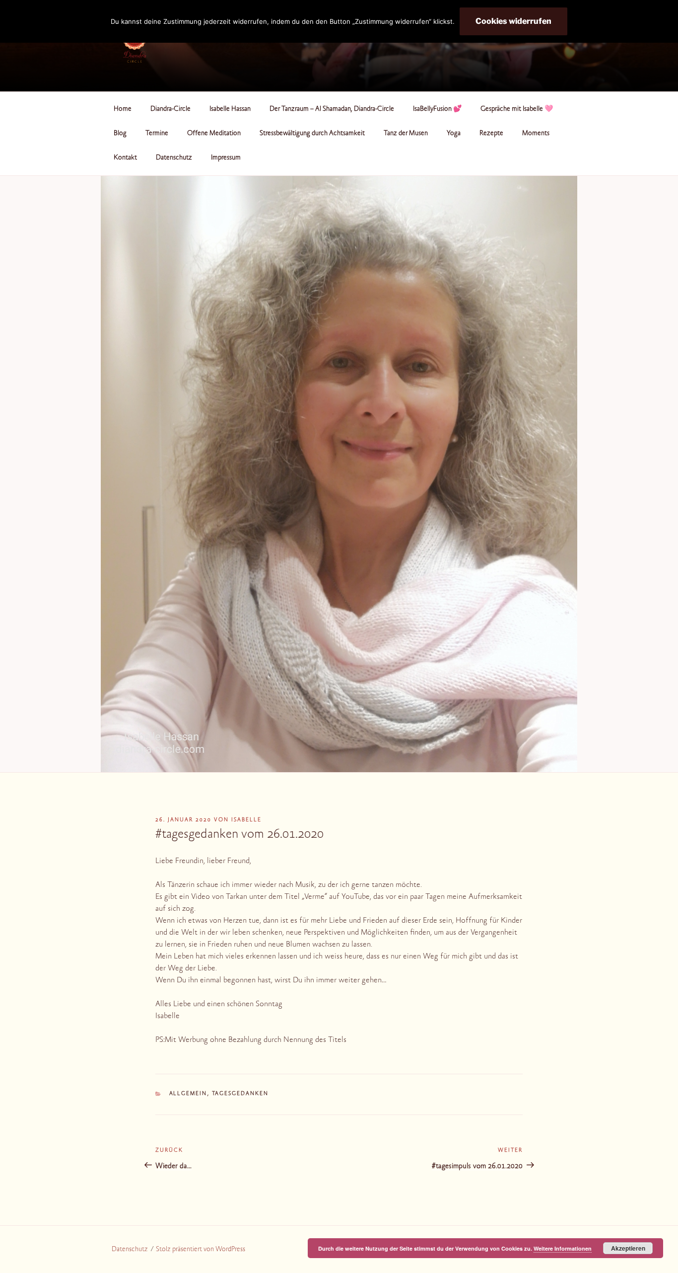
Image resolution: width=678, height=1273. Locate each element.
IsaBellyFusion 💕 (437, 109)
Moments (535, 133)
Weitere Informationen (563, 1248)
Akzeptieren (628, 1248)
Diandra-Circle (170, 109)
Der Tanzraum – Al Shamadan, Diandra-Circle (332, 109)
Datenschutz (174, 158)
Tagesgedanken (240, 1094)
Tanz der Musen (406, 133)
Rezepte (491, 133)
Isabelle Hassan (230, 109)
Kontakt (125, 158)
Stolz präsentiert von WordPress (200, 1249)
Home (123, 109)
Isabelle (246, 820)
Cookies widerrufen (513, 21)
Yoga (454, 133)
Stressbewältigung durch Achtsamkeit (312, 133)
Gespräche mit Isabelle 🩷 (516, 109)
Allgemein (188, 1094)
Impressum (226, 158)
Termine (156, 133)
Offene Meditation (214, 133)
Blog (120, 133)
